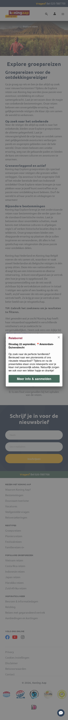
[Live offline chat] (61, 713)
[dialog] (34, 360)
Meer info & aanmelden (34, 378)
